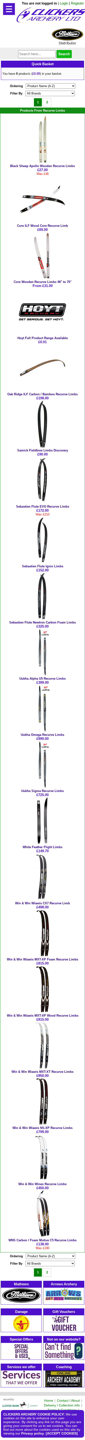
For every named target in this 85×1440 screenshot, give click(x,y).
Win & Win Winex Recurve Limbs (42, 1184)
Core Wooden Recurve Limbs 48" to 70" (43, 282)
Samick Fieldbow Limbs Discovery (42, 450)
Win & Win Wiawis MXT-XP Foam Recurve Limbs (42, 959)
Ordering (16, 86)
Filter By (16, 93)
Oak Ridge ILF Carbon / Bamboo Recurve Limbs (42, 394)
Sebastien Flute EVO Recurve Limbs (42, 506)
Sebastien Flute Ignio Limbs (42, 566)
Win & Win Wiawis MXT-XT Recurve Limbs (42, 1072)
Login (64, 3)
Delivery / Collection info (62, 1405)
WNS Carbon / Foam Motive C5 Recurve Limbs (42, 1240)
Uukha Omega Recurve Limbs (42, 735)
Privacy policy (32, 1433)
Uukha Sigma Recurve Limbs (42, 791)
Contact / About (68, 1400)
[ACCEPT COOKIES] (62, 1433)
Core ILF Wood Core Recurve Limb (42, 226)
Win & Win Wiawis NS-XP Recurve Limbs (42, 1128)
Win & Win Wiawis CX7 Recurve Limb (42, 903)
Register (77, 3)
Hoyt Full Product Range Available (42, 338)
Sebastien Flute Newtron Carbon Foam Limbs (42, 622)
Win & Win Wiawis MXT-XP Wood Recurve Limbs (42, 1015)
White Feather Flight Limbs (42, 847)
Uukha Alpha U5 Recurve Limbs (42, 678)
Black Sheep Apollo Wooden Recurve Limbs (42, 166)
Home (48, 1400)
